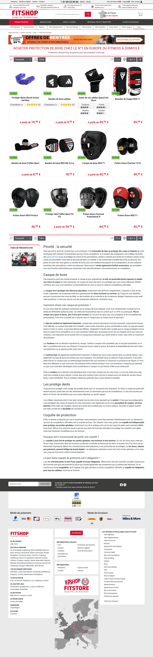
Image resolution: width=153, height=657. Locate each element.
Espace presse (82, 568)
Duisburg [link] (22, 555)
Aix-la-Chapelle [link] (15, 550)
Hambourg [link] (14, 558)
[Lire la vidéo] (24, 259)
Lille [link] (11, 544)
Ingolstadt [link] (30, 558)
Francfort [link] (35, 555)
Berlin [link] (33, 550)
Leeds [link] (20, 572)
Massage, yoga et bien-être (99, 22)
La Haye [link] (32, 587)
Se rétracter (76, 533)
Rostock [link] (38, 563)
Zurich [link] (29, 595)
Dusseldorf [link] (14, 555)
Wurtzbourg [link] (39, 566)
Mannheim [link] (40, 560)
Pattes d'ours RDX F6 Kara (25, 215)
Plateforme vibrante (111, 596)
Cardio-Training (21, 22)
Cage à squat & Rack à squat (114, 579)
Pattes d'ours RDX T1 (128, 215)
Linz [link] (32, 581)
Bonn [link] (12, 553)
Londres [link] (20, 574)
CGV (59, 545)
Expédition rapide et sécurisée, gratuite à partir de (49, 7)
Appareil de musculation (113, 546)
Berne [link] (16, 595)
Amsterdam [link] (14, 587)
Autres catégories (131, 22)
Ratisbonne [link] (30, 563)
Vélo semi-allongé (110, 567)
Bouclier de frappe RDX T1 (127, 99)
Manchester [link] (28, 574)
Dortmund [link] (39, 553)
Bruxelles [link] (19, 602)
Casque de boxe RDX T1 (93, 163)
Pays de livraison (112, 2)
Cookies (60, 548)
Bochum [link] (46, 550)
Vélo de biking (109, 558)
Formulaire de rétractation (63, 555)
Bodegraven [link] (24, 587)
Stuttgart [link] (21, 566)
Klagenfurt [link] (27, 581)
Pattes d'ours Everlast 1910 (128, 163)
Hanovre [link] (22, 558)
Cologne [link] (20, 560)
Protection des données (86, 545)
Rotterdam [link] (24, 589)
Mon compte (135, 2)
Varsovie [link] (13, 614)
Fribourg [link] (42, 555)
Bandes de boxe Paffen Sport (25, 163)
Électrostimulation (110, 593)
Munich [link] (47, 560)
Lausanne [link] (23, 595)
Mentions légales (25, 2)
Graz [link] (12, 581)
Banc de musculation (111, 555)
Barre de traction (110, 590)
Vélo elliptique (109, 535)
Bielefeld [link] (39, 550)
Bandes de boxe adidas (59, 99)
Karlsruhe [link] (38, 558)
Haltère (106, 561)
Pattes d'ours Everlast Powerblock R (93, 215)
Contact (41, 2)
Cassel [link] (44, 558)
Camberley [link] (37, 572)
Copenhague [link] (15, 608)
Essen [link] (28, 555)
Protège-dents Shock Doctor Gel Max (25, 99)
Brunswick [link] (25, 553)
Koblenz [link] (13, 560)
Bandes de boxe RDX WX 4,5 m (59, 163)
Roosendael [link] (14, 589)
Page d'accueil (13, 32)
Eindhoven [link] (40, 587)
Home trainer (109, 573)
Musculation (45, 22)
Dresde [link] (46, 553)
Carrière (35, 2)
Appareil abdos (109, 585)
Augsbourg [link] (26, 550)
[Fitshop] (25, 14)
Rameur (107, 544)
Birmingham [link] (27, 572)
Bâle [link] (12, 595)
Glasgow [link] (13, 574)
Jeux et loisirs (69, 22)
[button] (140, 59)
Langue (124, 2)
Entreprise (14, 2)
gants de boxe (53, 257)
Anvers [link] (12, 602)
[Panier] (141, 14)
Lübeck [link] (32, 560)
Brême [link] (32, 553)
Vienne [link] (45, 581)
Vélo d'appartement (111, 538)
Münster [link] (13, 563)
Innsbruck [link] (18, 581)
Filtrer (41, 59)
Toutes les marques (111, 601)
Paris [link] (16, 544)
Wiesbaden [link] (30, 566)
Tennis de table (109, 552)
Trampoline (108, 549)
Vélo (105, 570)
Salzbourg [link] (39, 581)
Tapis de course (109, 541)
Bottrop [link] (18, 553)
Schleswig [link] (14, 566)
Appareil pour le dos (111, 588)
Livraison (61, 551)
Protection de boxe (45, 32)
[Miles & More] (132, 517)
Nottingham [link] (38, 574)
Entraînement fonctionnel (113, 582)
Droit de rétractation (84, 551)
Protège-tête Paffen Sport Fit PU (59, 215)
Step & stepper (109, 576)
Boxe (35, 32)
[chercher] (88, 14)
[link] (121, 485)
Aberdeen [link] (13, 572)
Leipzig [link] (26, 560)
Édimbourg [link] (45, 572)
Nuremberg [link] (21, 563)
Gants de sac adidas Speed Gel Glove (93, 99)
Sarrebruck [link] (46, 563)
